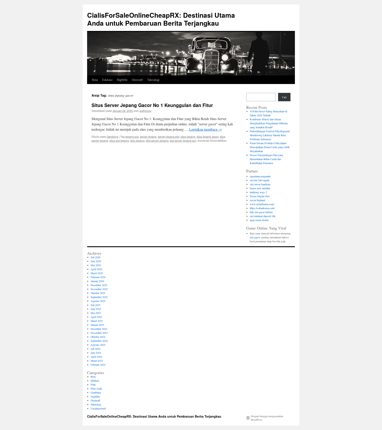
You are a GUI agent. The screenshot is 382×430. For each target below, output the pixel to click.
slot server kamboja (260, 184)
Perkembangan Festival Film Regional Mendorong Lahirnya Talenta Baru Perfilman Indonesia (270, 135)
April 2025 (96, 317)
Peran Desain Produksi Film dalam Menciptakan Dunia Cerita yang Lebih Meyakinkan (270, 147)
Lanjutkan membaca (205, 129)
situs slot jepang (119, 140)
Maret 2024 (97, 360)
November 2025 (99, 289)
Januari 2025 (97, 325)
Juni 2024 (96, 352)
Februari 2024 (98, 364)
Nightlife (122, 80)
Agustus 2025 (98, 301)
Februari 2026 (98, 277)
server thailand (257, 200)
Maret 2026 (97, 273)
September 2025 (99, 297)
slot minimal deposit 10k (262, 216)
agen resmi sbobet (259, 220)
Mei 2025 (96, 313)
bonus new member (260, 188)
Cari (284, 97)
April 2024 (96, 356)
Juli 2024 (95, 348)
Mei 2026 (96, 265)
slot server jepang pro (183, 140)
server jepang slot (168, 136)
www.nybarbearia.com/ (262, 204)
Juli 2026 (95, 257)
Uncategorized (98, 408)
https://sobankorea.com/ (262, 208)
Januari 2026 (97, 281)
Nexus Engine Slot (259, 196)
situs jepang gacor (207, 136)
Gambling (112, 136)
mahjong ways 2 (258, 192)
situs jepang (188, 136)
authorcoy (145, 111)
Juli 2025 (95, 305)
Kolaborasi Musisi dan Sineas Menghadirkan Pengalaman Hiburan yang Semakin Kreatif (269, 123)
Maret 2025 (97, 321)
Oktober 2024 (98, 336)
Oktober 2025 (98, 293)
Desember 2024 (99, 329)
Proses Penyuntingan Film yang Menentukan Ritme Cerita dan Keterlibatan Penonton (266, 159)
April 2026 (96, 269)
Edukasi (107, 80)
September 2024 (99, 340)
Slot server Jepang (157, 140)
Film (93, 384)
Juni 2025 (96, 309)
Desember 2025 (99, 285)
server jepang (148, 136)
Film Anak (96, 388)
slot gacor (255, 237)
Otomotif (137, 80)
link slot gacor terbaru (261, 212)
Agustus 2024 (98, 344)
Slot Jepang (137, 140)
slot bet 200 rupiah (259, 180)
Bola (95, 80)
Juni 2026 (96, 261)
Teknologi (153, 80)
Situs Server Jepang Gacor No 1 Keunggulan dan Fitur (152, 105)
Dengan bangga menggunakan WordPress (267, 417)
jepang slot (132, 136)
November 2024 (99, 332)
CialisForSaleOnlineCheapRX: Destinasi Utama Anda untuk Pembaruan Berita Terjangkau (161, 19)
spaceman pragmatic (260, 176)
